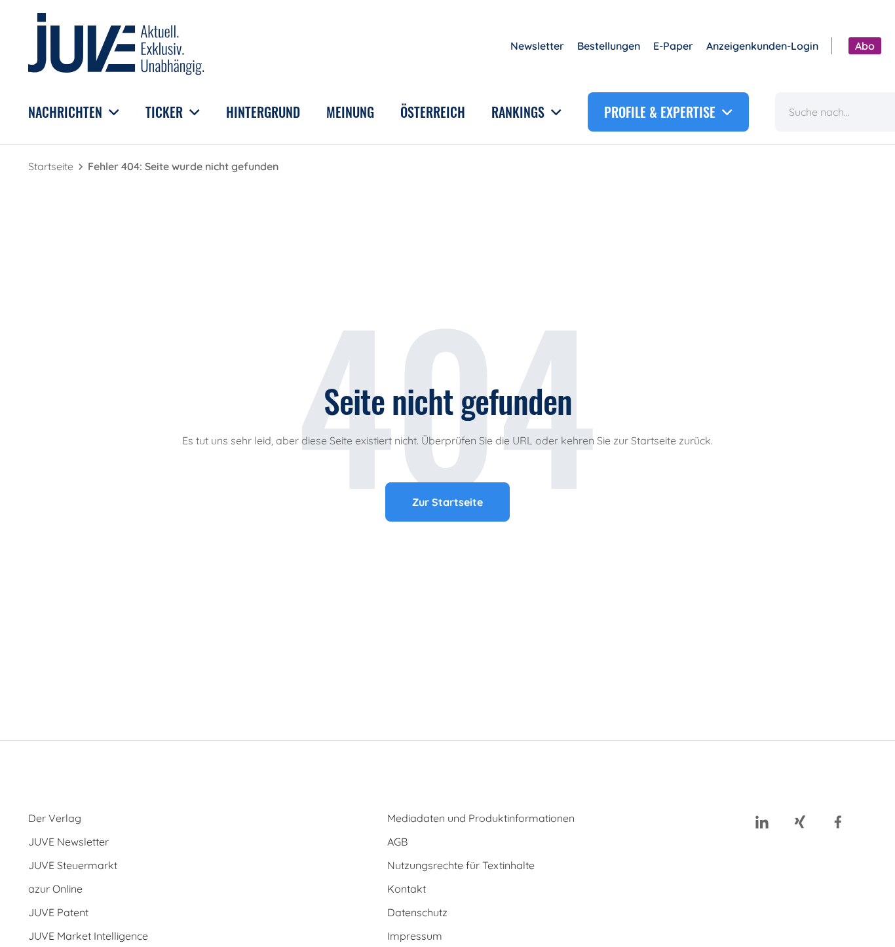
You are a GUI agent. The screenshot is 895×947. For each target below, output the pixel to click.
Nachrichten (66, 112)
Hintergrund (263, 112)
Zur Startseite (447, 502)
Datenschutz (417, 912)
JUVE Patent (58, 912)
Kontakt (406, 888)
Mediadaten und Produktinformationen (481, 818)
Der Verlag (54, 818)
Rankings (519, 112)
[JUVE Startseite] (116, 46)
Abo (865, 45)
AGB (397, 841)
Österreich (432, 112)
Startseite (52, 166)
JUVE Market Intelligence (88, 935)
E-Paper (673, 45)
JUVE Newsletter (68, 841)
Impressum (414, 935)
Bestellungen (608, 45)
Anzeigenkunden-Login (762, 45)
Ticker (165, 112)
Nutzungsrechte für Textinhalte (461, 865)
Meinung (350, 112)
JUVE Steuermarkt (72, 865)
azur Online (55, 888)
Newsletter (537, 45)
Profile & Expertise (661, 112)
